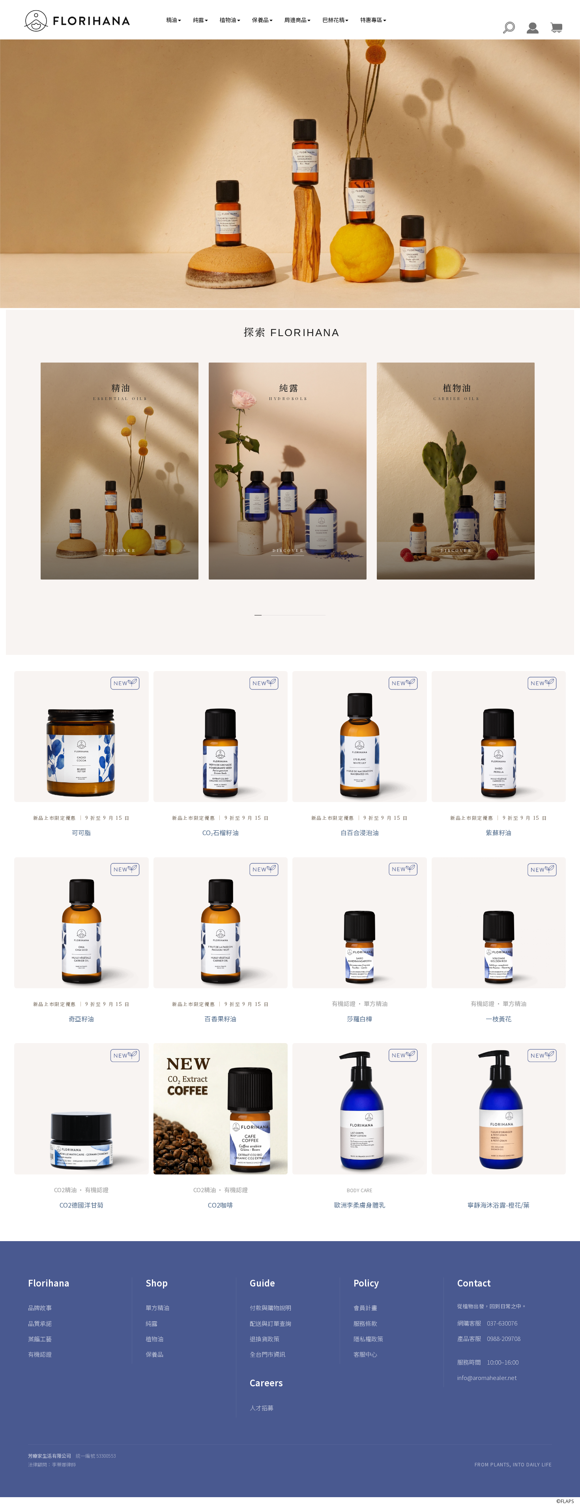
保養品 (154, 1354)
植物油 (456, 471)
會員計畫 (365, 1307)
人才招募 (261, 1408)
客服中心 (365, 1354)
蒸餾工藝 (40, 1339)
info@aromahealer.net (487, 1377)
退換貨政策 (264, 1339)
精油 (119, 471)
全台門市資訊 (267, 1354)
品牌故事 (40, 1307)
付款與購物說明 (270, 1307)
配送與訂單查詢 (270, 1323)
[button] (173, 20)
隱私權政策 (368, 1339)
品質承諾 (40, 1323)
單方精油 (157, 1307)
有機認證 (40, 1354)
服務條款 (365, 1323)
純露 (288, 471)
